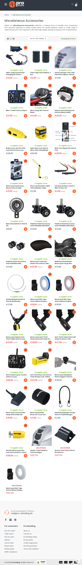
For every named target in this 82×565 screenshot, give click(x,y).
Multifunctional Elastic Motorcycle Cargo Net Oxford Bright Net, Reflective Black (63, 262)
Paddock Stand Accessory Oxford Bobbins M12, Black (65, 225)
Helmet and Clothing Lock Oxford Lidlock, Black (64, 111)
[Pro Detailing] (16, 4)
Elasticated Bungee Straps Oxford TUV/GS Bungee (65, 413)
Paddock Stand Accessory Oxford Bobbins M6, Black (40, 225)
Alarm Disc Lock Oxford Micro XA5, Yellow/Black (39, 149)
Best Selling (40, 39)
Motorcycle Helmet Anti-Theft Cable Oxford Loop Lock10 (15, 338)
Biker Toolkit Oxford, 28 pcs (16, 110)
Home (6, 15)
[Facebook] (5, 520)
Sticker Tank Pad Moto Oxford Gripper (39, 451)
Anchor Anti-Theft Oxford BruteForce (65, 451)
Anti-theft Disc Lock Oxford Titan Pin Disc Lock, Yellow (40, 376)
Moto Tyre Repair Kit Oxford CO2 (65, 149)
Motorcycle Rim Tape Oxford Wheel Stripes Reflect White (14, 489)
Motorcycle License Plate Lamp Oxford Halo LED (15, 413)
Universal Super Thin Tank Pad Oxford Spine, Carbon (65, 74)
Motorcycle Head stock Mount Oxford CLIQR (15, 187)
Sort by (32, 39)
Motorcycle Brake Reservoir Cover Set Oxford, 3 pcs (38, 413)
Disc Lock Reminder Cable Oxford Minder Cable (40, 187)
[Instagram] (10, 520)
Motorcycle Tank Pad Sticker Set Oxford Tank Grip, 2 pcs (39, 262)
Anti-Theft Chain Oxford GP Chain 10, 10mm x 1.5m (65, 338)
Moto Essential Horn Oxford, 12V (16, 225)
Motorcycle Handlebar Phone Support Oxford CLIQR (63, 376)
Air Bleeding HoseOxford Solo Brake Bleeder (15, 300)
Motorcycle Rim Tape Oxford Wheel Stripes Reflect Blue (38, 300)
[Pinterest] (15, 520)
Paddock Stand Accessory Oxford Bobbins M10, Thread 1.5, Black (16, 262)
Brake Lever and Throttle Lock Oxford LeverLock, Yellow (15, 149)
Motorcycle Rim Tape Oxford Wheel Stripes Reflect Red (63, 300)
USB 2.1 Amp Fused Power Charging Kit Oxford (15, 74)
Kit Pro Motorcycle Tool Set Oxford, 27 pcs (16, 376)
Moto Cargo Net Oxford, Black (39, 111)
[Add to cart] (25, 78)
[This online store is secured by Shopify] (41, 562)
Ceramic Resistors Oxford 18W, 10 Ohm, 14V (64, 187)
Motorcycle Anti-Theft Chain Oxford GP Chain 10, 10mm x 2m (40, 338)
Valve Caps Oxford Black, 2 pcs (40, 74)
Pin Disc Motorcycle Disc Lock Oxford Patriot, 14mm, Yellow (16, 451)
